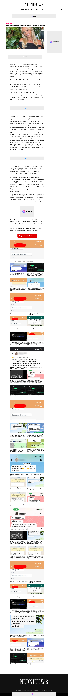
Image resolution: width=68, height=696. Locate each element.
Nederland (41, 9)
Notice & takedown (43, 690)
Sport (46, 9)
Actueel (22, 9)
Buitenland (27, 9)
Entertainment (34, 9)
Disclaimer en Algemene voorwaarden (24, 690)
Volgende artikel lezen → (27, 236)
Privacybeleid (35, 690)
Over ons (50, 690)
